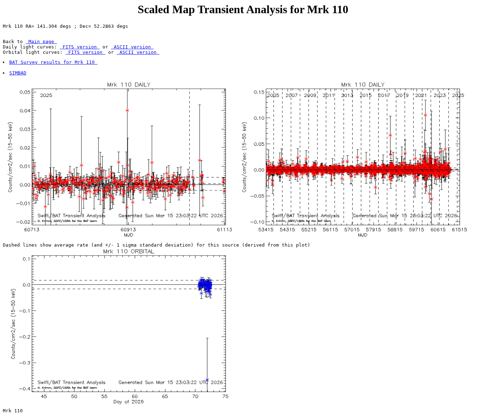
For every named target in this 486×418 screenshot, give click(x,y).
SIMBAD (17, 73)
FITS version (80, 47)
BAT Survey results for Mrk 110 (53, 62)
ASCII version (132, 47)
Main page (41, 41)
